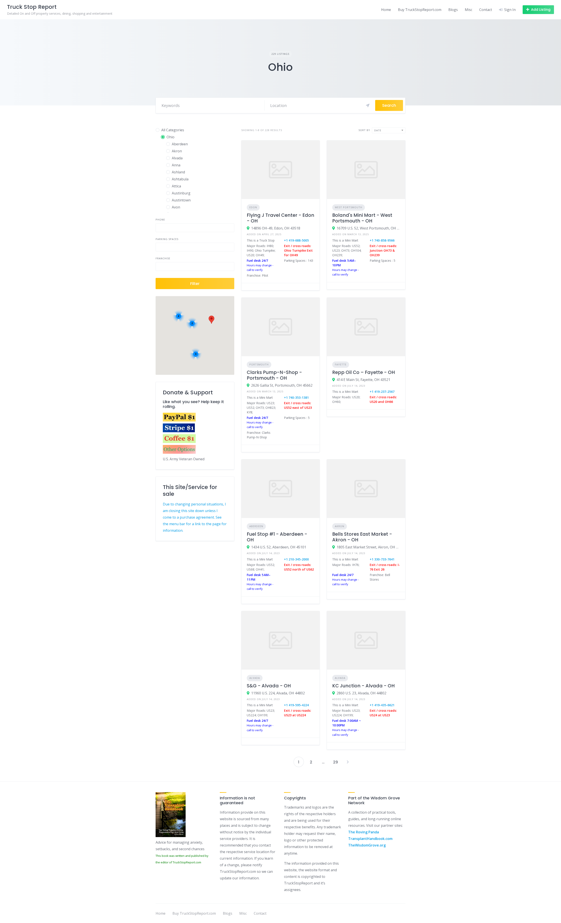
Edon (253, 207)
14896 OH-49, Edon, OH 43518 (275, 228)
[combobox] (388, 130)
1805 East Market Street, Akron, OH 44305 (368, 547)
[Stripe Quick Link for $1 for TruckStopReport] (179, 431)
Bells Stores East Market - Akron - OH (362, 537)
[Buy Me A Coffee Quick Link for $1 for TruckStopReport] (179, 441)
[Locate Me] (367, 105)
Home (386, 9)
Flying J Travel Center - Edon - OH (280, 218)
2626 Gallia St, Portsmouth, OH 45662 (281, 385)
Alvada (254, 677)
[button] (211, 320)
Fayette (340, 364)
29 (335, 762)
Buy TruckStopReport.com (419, 9)
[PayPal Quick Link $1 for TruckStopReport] (179, 420)
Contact (485, 9)
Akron (339, 526)
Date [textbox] (377, 130)
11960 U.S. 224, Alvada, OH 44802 (278, 693)
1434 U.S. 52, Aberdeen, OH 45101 (278, 547)
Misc (468, 9)
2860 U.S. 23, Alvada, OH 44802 (361, 693)
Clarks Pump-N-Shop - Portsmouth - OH (274, 375)
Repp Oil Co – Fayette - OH (363, 372)
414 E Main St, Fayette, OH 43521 (363, 379)
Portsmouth (259, 364)
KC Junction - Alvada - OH (363, 686)
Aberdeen (256, 526)
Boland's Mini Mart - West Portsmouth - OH (362, 218)
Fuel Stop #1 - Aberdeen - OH (277, 537)
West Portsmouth (348, 207)
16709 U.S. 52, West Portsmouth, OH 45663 (368, 228)
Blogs (453, 9)
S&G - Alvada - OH (269, 686)
